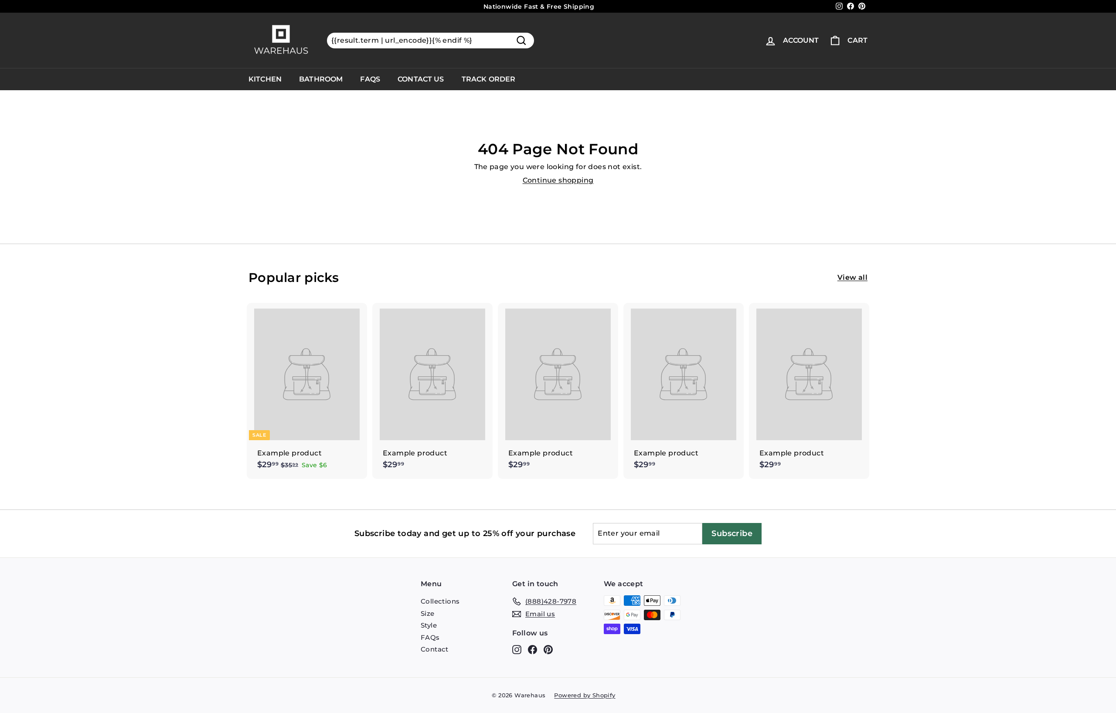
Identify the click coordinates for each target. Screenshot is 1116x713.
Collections (440, 601)
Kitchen (265, 79)
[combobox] (430, 41)
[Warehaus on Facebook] (532, 649)
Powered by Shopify (584, 695)
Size (428, 613)
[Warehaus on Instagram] (516, 649)
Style (429, 625)
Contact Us (421, 79)
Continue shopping (558, 180)
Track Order (489, 79)
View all (852, 277)
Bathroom (321, 79)
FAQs (370, 79)
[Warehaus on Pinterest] (548, 649)
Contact (435, 649)
